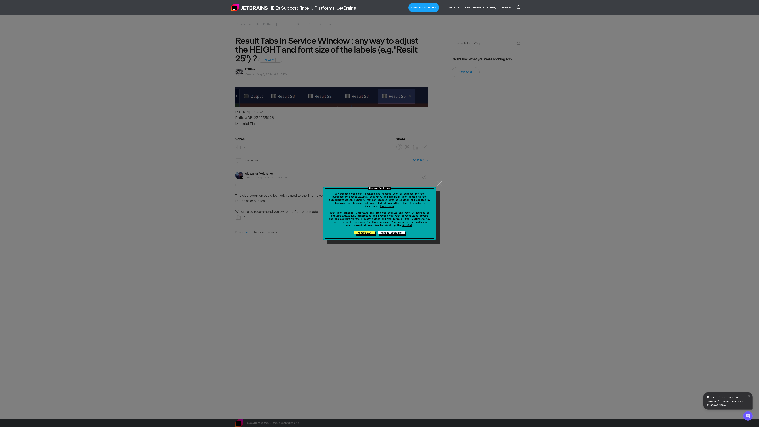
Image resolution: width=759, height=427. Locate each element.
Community (451, 7)
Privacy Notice (370, 219)
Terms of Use (401, 219)
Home (249, 7)
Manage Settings (391, 232)
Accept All (364, 232)
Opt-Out (407, 225)
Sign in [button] (506, 7)
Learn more (387, 206)
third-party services (351, 222)
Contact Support (423, 7)
